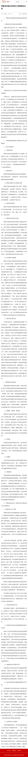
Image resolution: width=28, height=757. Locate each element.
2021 (8, 1)
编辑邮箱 (14, 750)
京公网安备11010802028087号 (18, 755)
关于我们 (9, 750)
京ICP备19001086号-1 (8, 755)
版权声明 (19, 750)
